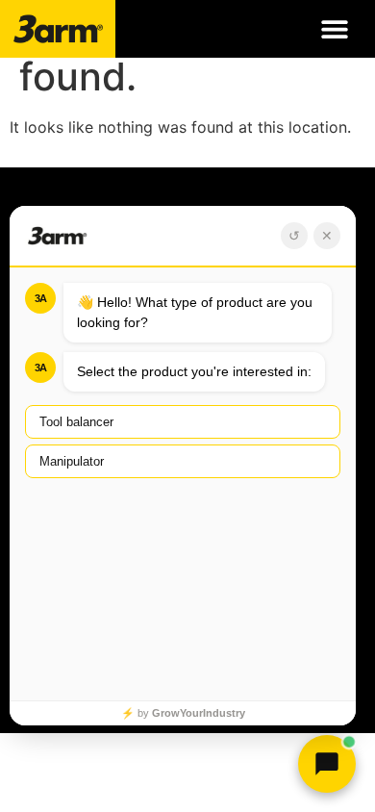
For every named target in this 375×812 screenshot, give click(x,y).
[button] (334, 29)
